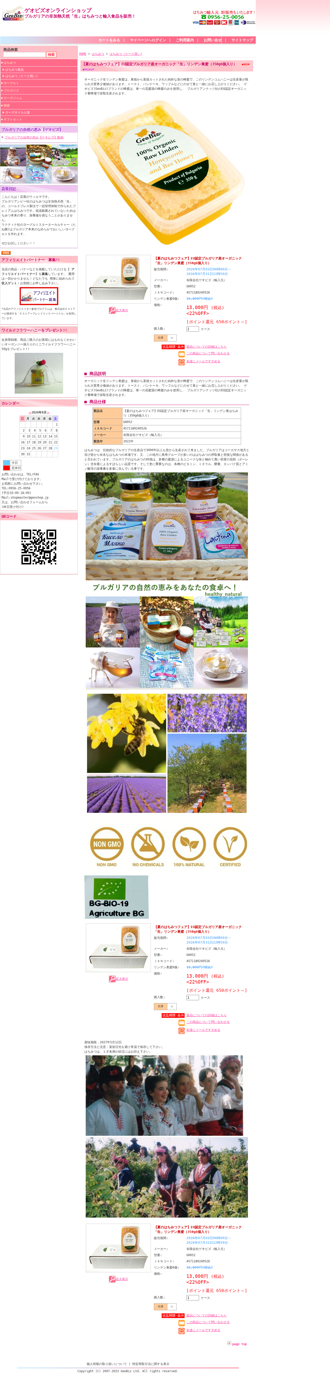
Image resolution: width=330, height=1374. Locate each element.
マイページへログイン (148, 40)
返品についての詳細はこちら (206, 346)
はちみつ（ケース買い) (21, 76)
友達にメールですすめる (203, 361)
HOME (82, 54)
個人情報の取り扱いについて (107, 1364)
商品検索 (10, 49)
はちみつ (10, 62)
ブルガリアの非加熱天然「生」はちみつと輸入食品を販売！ (80, 16)
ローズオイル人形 (17, 112)
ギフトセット (13, 119)
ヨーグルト (11, 83)
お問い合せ (213, 40)
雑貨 (7, 105)
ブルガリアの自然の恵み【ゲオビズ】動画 (34, 137)
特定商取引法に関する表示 (150, 1364)
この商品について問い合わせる (208, 353)
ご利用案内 (185, 40)
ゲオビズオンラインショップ (58, 10)
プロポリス (11, 90)
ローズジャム (13, 98)
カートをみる (109, 40)
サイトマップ (242, 40)
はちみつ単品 (14, 69)
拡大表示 (122, 310)
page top (239, 1344)
